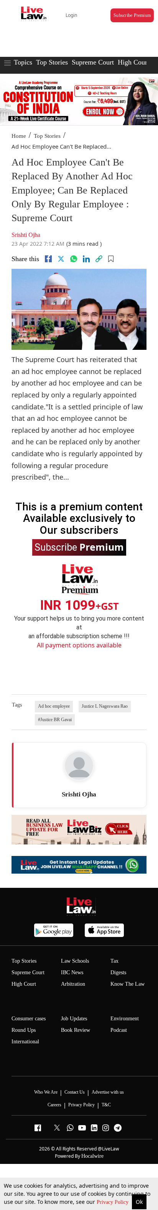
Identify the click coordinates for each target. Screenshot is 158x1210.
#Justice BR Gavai (55, 719)
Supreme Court (93, 62)
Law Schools (75, 961)
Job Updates (74, 1018)
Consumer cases (29, 1018)
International (25, 1041)
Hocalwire (92, 1156)
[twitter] (61, 258)
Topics (23, 62)
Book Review (75, 1030)
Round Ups (24, 1030)
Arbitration (73, 984)
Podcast (118, 1030)
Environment (124, 1018)
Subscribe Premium (132, 15)
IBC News (72, 972)
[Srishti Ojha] (79, 765)
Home (19, 136)
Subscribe (79, 546)
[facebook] (48, 258)
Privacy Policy (113, 1202)
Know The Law (127, 984)
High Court (133, 62)
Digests (118, 972)
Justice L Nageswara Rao (105, 706)
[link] (98, 258)
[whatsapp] (73, 258)
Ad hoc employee (54, 706)
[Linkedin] (86, 258)
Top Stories (52, 62)
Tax (114, 961)
